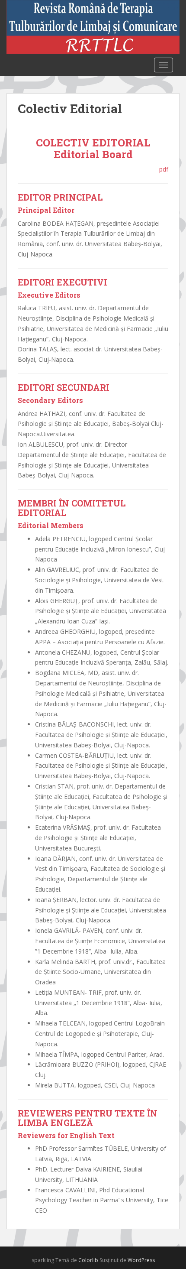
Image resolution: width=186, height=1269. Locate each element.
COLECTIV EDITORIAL (93, 142)
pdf (163, 169)
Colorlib (88, 1260)
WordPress (141, 1260)
